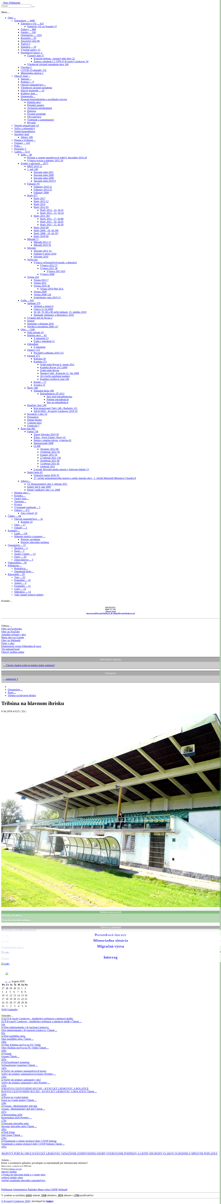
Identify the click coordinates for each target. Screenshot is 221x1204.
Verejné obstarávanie (26, 125)
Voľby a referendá (24, 128)
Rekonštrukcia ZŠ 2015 (52, 393)
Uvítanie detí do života (39, 318)
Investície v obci (37, 414)
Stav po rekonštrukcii (57, 402)
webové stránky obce (12, 1177)
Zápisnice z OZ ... (32, 23)
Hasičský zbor (36, 405)
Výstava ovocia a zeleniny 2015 (45, 160)
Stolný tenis (34, 472)
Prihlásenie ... (15, 565)
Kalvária (40, 358)
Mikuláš (33, 239)
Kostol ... (40, 382)
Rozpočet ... (28, 38)
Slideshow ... (22, 591)
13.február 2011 (50, 463)
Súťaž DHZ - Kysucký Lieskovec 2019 (55, 411)
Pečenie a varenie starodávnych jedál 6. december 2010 (57, 157)
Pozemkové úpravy (31, 52)
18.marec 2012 (49, 449)
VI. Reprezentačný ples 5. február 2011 (47, 484)
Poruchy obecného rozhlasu (35, 542)
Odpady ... (20, 527)
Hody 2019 (41, 236)
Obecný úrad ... (22, 76)
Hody (32, 195)
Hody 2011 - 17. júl (51, 218)
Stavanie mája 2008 (44, 178)
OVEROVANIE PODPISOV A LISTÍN (127, 1153)
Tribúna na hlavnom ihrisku (22, 695)
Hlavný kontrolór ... (32, 90)
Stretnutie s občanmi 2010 (40, 323)
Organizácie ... (17, 545)
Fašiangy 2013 (43, 189)
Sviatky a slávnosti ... (34, 163)
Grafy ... (20, 589)
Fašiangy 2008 (41, 192)
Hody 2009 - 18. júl (46, 230)
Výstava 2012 (49, 265)
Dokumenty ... (24, 20)
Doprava (31, 111)
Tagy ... (19, 577)
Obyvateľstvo (34, 116)
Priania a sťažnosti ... (25, 140)
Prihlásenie (14, 2)
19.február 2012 (50, 452)
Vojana (33, 277)
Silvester (31, 248)
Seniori (30, 320)
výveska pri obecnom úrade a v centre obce (23, 1174)
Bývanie (31, 122)
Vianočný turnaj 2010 (46, 475)
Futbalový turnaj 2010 (45, 253)
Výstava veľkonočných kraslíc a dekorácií (55, 262)
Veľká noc (32, 259)
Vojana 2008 (42, 294)
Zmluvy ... (28, 29)
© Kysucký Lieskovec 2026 (15, 1201)
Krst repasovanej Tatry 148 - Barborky (55, 408)
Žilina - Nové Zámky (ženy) (50, 437)
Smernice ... (28, 46)
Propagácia (33, 417)
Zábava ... (26, 481)
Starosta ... (26, 79)
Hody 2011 (42, 216)
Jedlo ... (26, 154)
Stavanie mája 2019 (45, 181)
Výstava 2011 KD (56, 271)
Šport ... (19, 551)
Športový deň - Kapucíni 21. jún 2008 (59, 373)
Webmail (62, 1189)
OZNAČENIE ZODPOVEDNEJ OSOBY (83, 1153)
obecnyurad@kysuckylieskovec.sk (99, 613)
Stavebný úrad (21, 134)
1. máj (32, 169)
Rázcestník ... (16, 574)
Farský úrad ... (21, 498)
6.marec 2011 (48, 454)
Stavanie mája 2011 (44, 172)
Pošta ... (18, 146)
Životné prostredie (36, 114)
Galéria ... (22, 151)
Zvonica (39, 385)
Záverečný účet (30, 41)
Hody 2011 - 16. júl (51, 221)
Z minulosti (41, 338)
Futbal (32, 431)
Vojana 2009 (40, 291)
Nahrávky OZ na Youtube (42, 26)
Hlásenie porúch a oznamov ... (29, 536)
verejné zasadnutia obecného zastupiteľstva (23, 1180)
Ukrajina (26, 67)
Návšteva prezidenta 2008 (42, 326)
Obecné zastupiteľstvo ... (33, 84)
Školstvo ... (21, 548)
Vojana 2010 (42, 285)
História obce (34, 102)
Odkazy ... (21, 510)
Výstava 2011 (48, 268)
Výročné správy (30, 49)
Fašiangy (33, 183)
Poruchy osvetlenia (30, 539)
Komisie (27, 521)
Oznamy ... (22, 143)
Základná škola (44, 390)
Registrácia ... (21, 568)
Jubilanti (33, 303)
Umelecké (33, 425)
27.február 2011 (50, 457)
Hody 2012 (41, 207)
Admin (12, 1169)
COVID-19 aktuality (33, 70)
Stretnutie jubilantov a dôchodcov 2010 (54, 315)
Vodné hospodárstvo (24, 131)
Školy (32, 387)
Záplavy (33, 350)
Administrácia (19, 1189)
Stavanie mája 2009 (44, 175)
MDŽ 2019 (34, 166)
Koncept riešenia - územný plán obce (54, 58)
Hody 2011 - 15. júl (51, 224)
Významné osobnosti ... (27, 507)
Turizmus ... (20, 501)
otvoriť (19, 1169)
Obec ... (12, 17)
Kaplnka (40, 361)
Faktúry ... (28, 32)
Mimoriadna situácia (32, 73)
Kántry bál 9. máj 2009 (39, 487)
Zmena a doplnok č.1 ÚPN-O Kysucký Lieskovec (61, 61)
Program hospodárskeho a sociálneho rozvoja (44, 99)
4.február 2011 (47, 466)
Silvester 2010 (41, 256)
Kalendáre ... (22, 580)
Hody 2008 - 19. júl (46, 233)
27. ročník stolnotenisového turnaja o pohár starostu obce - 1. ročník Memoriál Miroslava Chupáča (85, 478)
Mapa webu (43, 1189)
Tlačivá (25, 44)
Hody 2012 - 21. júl (52, 213)
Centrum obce (34, 422)
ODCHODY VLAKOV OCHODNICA (170, 1153)
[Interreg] (5, 963)
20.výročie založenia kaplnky (55, 376)
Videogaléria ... (17, 562)
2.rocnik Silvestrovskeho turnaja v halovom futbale (61, 469)
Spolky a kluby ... (25, 554)
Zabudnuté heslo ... (24, 571)
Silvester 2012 (42, 250)
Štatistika (32, 1189)
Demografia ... (28, 96)
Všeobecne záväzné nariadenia (36, 87)
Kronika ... (19, 495)
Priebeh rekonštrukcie (58, 399)
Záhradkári (32, 344)
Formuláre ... (22, 586)
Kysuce (18, 504)
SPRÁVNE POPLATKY (204, 1153)
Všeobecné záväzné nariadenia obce (48, 64)
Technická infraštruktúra (39, 108)
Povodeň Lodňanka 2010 (49, 352)
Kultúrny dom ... (29, 93)
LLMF (37, 446)
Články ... (14, 516)
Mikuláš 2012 (42, 242)
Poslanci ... (27, 81)
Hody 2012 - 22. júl (52, 210)
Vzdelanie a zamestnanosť (40, 119)
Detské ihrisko (34, 419)
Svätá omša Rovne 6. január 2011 (57, 364)
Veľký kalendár (9, 1009)
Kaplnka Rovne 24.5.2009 (53, 367)
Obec (5, 2)
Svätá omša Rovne (49, 370)
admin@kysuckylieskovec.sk (124, 613)
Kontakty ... (14, 530)
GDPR (54, 1189)
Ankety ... (20, 583)
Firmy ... (20, 556)
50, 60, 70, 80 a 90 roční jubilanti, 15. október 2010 (60, 312)
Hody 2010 (41, 227)
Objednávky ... (31, 35)
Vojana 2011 (40, 283)
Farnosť (33, 355)
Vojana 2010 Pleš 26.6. (52, 288)
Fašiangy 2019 (43, 186)
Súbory (27, 137)
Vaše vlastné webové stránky (29, 594)
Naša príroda (35, 332)
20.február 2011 (50, 460)
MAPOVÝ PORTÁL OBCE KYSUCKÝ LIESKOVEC (31, 1153)
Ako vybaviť (29, 513)
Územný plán (35, 55)
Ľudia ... (27, 300)
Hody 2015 (41, 201)
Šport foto (28, 428)
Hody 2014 (39, 204)
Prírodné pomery (35, 105)
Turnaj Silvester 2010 (46, 434)
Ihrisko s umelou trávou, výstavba (52, 440)
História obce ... (37, 335)
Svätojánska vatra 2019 (47, 297)
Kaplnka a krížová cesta (54, 379)
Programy (20, 148)
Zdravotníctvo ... (23, 559)
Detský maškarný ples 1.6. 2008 (43, 489)
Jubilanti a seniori (43, 306)
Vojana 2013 (41, 280)
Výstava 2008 (47, 274)
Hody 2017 (39, 198)
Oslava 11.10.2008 (43, 309)
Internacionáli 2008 (43, 443)
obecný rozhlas (9, 1171)
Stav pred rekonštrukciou (59, 396)
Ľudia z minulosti (44, 341)
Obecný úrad (110, 611)
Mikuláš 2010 (42, 245)
